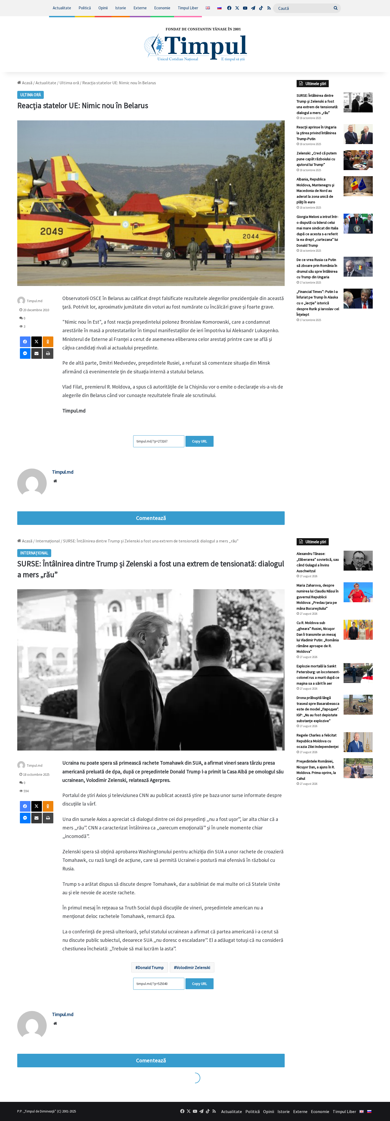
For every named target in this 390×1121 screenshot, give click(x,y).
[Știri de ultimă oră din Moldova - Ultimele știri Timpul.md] (195, 44)
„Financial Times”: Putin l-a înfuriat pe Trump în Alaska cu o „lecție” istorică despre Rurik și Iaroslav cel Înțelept (318, 303)
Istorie (120, 7)
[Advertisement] (335, 415)
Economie (162, 7)
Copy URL (199, 441)
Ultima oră (69, 82)
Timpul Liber (188, 7)
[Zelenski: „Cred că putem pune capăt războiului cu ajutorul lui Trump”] (358, 160)
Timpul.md (34, 300)
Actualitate (62, 7)
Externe (140, 7)
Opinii (103, 7)
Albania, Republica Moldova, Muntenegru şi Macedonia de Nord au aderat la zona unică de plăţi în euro (315, 190)
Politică (85, 7)
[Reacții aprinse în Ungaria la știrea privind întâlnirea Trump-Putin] (358, 134)
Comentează (151, 518)
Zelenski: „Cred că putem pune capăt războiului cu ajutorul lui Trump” (317, 159)
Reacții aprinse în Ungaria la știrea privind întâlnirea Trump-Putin (316, 133)
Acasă (26, 82)
